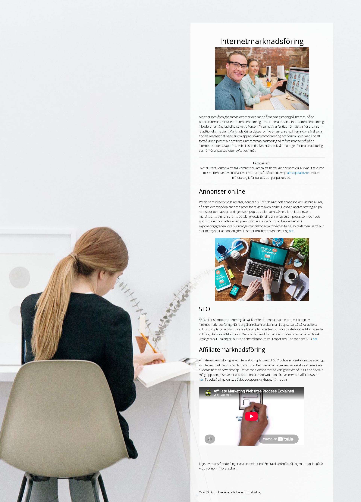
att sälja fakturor (298, 172)
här (291, 231)
